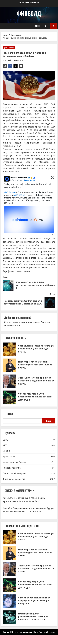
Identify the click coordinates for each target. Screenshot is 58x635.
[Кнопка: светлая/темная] (37, 26)
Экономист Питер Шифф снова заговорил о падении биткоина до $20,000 (9, 381)
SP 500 (6, 451)
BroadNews (38, 632)
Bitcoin (11, 271)
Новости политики (12, 468)
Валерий (8, 60)
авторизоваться (12, 325)
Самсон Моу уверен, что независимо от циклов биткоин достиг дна (9, 397)
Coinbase (19, 271)
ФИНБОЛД (29, 13)
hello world (8, 498)
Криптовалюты (9, 48)
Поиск (9, 414)
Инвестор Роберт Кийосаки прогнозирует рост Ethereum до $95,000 (9, 365)
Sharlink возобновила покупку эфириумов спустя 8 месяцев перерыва (9, 601)
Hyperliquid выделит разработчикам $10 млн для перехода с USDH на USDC (9, 617)
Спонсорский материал (14, 473)
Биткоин (27, 271)
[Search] (45, 26)
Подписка (53, 26)
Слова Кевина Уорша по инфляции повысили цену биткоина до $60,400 (9, 349)
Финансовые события (14, 479)
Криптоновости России (14, 462)
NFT (5, 445)
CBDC (5, 440)
